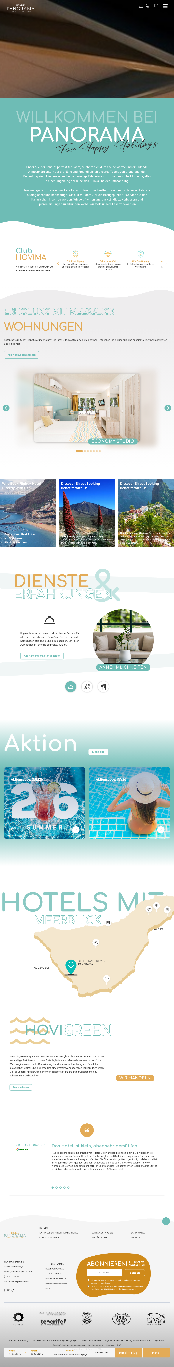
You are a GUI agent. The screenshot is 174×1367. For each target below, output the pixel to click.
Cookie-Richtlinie (39, 1340)
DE (156, 17)
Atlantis (136, 1237)
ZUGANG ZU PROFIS (54, 1274)
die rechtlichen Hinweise (130, 1280)
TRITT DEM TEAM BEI (55, 1264)
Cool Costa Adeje (49, 1237)
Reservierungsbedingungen (64, 1340)
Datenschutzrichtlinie (91, 1340)
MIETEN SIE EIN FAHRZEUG (57, 1279)
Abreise (34, 1351)
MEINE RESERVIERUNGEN (56, 1283)
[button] (79, 451)
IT (156, 30)
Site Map (110, 1345)
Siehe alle (98, 751)
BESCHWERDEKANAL (55, 1269)
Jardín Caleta (99, 1237)
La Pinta (58, 1232)
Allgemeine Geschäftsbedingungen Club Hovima (127, 1340)
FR (156, 20)
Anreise (12, 1351)
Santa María (138, 1232)
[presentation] (60, 263)
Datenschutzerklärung (109, 1280)
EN (156, 14)
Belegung (70, 1351)
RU (156, 27)
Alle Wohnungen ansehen (22, 354)
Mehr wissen (21, 1087)
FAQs (48, 1288)
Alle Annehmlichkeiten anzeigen (42, 655)
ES (156, 10)
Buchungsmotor (96, 1345)
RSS (119, 1345)
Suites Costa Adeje (102, 1232)
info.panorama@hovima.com (16, 1281)
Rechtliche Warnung (19, 1340)
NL (156, 23)
